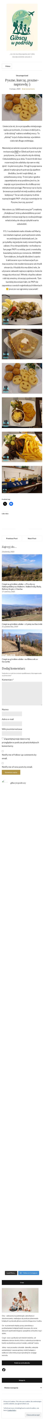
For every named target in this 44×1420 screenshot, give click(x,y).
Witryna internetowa (12, 729)
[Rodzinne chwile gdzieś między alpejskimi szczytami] (22, 944)
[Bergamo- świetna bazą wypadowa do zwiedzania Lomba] (22, 1233)
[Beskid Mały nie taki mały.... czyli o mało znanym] (22, 1209)
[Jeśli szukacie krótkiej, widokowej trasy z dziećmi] (22, 896)
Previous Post (12, 538)
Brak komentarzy (28, 89)
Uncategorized (22, 75)
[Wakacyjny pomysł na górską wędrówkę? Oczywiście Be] (22, 1137)
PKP (16, 151)
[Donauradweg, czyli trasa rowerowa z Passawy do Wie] (22, 1161)
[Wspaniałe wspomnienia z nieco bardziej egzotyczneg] (22, 800)
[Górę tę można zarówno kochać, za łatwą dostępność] (22, 1257)
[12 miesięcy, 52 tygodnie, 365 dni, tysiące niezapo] (22, 1016)
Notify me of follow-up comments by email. (19, 756)
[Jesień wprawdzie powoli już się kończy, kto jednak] (22, 1065)
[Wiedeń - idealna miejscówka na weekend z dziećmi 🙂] (22, 1089)
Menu (7, 66)
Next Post (32, 538)
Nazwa (5, 709)
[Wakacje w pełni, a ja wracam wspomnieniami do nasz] (22, 824)
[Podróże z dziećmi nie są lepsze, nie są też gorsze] (22, 848)
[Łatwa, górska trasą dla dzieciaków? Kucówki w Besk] (22, 1113)
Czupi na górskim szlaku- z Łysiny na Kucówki (22, 624)
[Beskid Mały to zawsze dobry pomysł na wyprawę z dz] (22, 968)
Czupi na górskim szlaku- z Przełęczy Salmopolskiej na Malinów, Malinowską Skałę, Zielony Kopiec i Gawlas (21, 586)
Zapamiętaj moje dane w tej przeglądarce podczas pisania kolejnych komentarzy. (20, 742)
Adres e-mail (8, 719)
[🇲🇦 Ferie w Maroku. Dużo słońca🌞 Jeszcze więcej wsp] (22, 872)
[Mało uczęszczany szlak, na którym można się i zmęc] (22, 1185)
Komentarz (8, 679)
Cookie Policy (11, 1410)
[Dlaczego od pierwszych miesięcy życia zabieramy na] (22, 992)
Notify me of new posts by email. (17, 766)
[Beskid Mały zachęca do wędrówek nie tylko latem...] (22, 1041)
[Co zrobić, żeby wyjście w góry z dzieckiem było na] (22, 920)
